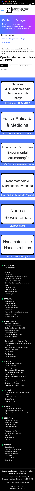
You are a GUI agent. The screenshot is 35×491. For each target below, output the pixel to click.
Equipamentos (14, 39)
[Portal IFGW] (17, 10)
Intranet (13, 1)
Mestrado (4, 69)
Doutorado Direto (25, 66)
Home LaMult (5, 42)
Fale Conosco (24, 482)
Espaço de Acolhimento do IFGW (13, 3)
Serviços (4, 39)
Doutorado (13, 66)
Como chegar (14, 482)
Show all (4, 66)
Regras (23, 39)
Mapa (8, 482)
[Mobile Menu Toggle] (2, 9)
